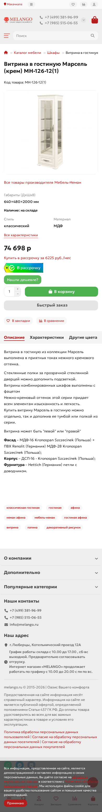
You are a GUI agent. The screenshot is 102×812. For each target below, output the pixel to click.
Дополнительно (22, 572)
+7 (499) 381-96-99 (61, 17)
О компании (17, 558)
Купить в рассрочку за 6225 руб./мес (37, 257)
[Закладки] (73, 4)
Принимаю (15, 803)
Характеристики (47, 337)
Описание (14, 337)
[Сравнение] (84, 4)
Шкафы (53, 52)
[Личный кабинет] (94, 4)
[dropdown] (31, 4)
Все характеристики (21, 235)
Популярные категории (30, 587)
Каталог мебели (27, 52)
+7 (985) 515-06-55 (61, 23)
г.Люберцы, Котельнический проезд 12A (45, 645)
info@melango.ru (24, 624)
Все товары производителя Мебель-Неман (42, 182)
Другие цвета (83, 337)
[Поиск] (92, 35)
